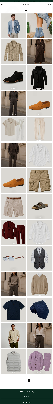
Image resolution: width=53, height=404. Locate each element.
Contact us (26, 396)
